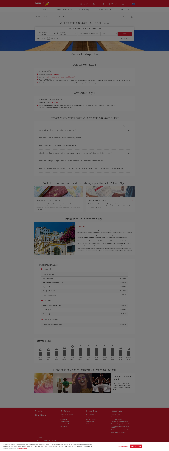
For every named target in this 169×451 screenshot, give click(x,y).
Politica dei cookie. (22, 448)
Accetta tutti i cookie (136, 446)
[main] (84, 446)
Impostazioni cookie (123, 446)
